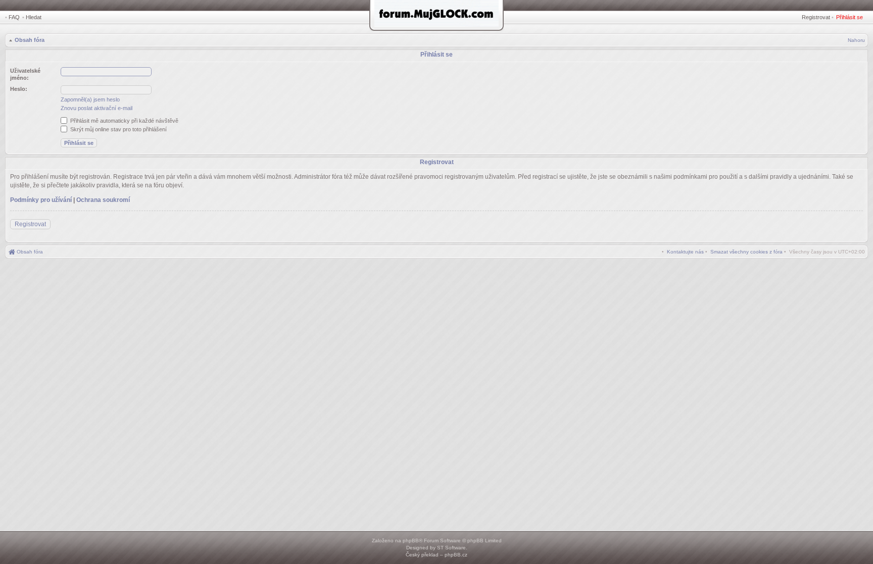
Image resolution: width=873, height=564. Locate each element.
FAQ (14, 17)
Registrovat (816, 17)
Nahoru (856, 40)
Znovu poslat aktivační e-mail (96, 108)
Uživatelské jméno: (25, 74)
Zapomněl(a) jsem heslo (90, 99)
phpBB (411, 540)
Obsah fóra (29, 40)
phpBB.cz (456, 554)
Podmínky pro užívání (41, 199)
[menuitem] (746, 251)
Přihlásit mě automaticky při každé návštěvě (123, 121)
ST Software (451, 547)
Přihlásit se (849, 17)
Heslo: (18, 89)
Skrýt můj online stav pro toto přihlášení (118, 129)
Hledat (33, 17)
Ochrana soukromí (103, 199)
